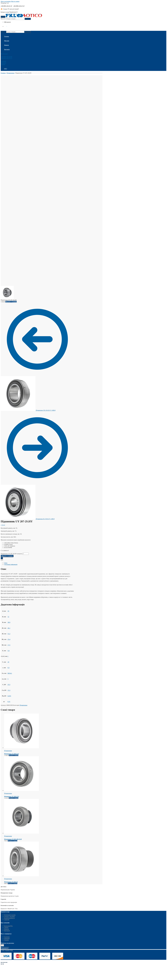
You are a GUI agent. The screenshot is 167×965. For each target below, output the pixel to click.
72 (8, 617)
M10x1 (10, 673)
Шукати (27, 19)
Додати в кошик (11, 302)
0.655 (9, 696)
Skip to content (15, 1)
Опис (5, 563)
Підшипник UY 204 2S (11, 882)
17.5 (9, 645)
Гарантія (6, 919)
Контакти (7, 930)
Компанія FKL (8, 926)
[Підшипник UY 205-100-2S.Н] (21, 833)
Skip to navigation (6, 1)
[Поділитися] (3, 962)
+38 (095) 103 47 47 (6, 6)
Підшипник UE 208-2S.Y (11, 796)
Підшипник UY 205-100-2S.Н (13, 839)
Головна (3, 73)
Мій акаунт (7, 22)
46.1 (9, 628)
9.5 (8, 667)
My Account (4, 53)
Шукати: (3, 19)
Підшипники (10, 73)
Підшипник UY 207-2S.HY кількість (11, 553)
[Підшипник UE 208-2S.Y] (21, 790)
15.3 (9, 690)
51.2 (9, 634)
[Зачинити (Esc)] (1, 962)
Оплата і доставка (9, 916)
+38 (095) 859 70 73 (6, 58)
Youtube (3, 64)
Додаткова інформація (10, 564)
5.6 (8, 650)
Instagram (3, 63)
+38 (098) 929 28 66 (6, 56)
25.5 (9, 684)
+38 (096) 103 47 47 (19, 6)
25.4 (9, 639)
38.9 (9, 622)
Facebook (3, 61)
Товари (6, 927)
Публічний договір (9, 915)
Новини (6, 929)
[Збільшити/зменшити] (6, 962)
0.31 (9, 701)
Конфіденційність (9, 918)
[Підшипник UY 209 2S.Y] (21, 747)
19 (8, 662)
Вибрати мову (5, 12)
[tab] (39, 563)
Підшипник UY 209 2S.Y (11, 753)
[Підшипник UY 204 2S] (21, 876)
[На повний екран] (5, 962)
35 (8, 611)
